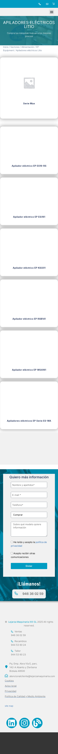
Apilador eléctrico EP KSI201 (29, 267)
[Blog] (37, 723)
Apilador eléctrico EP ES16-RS (29, 165)
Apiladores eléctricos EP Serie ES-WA (29, 420)
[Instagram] (24, 723)
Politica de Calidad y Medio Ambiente (25, 696)
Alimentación (27, 47)
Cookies (9, 680)
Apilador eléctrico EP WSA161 (29, 369)
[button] (51, 11)
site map (9, 706)
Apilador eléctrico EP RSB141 (29, 318)
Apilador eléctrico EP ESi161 (29, 216)
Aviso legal (11, 685)
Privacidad (10, 691)
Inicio (5, 47)
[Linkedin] (11, 723)
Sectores (14, 47)
